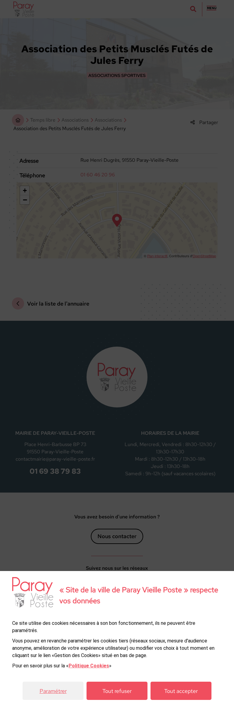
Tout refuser (117, 690)
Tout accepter (181, 690)
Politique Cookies (89, 666)
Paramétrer (53, 690)
